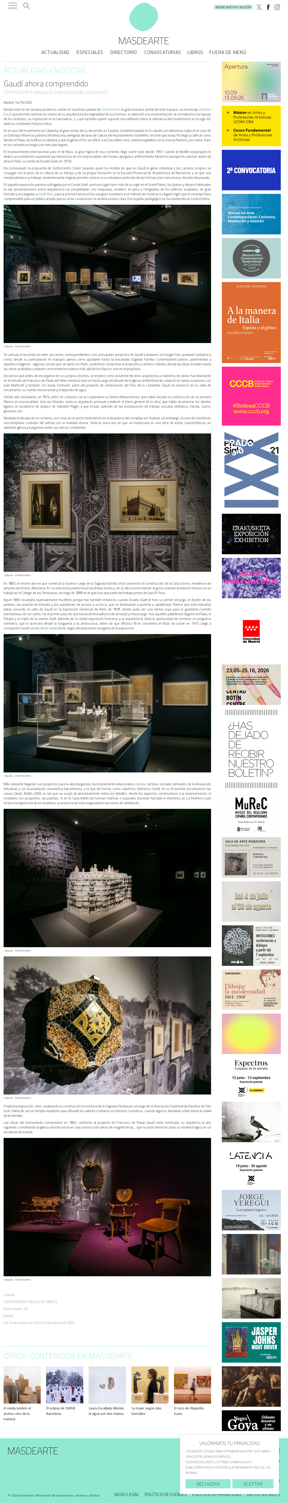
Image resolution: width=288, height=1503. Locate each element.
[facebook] (268, 7)
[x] (259, 7)
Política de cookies (166, 1494)
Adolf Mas (46, 194)
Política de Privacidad (216, 1494)
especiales (89, 52)
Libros (195, 52)
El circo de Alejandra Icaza (189, 1410)
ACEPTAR (253, 1484)
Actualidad (55, 52)
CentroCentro (110, 109)
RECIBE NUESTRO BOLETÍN (233, 7)
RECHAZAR (208, 1484)
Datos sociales (263, 1494)
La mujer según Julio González (146, 1410)
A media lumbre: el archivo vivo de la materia (17, 1413)
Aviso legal (126, 1494)
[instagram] (277, 7)
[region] (229, 1464)
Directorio (123, 52)
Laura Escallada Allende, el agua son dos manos (106, 1410)
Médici (45, 628)
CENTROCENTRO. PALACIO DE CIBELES (30, 1301)
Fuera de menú (227, 52)
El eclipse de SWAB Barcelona (60, 1410)
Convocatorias (162, 52)
